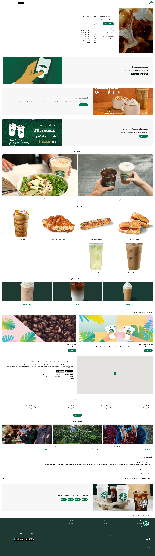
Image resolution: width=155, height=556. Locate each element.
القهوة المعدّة (77, 304)
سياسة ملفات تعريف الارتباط (109, 535)
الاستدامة (71, 523)
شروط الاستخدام (135, 535)
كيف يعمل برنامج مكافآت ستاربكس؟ (144, 462)
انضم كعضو (98, 23)
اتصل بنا (105, 523)
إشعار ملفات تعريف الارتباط (121, 535)
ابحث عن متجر (77, 415)
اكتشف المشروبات (115, 199)
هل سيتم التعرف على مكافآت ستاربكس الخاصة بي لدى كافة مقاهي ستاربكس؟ (136, 478)
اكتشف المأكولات (39, 199)
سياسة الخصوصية (147, 535)
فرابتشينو (128, 304)
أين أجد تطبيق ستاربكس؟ (146, 473)
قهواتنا (141, 526)
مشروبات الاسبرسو (27, 304)
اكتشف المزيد (83, 104)
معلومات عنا (139, 523)
